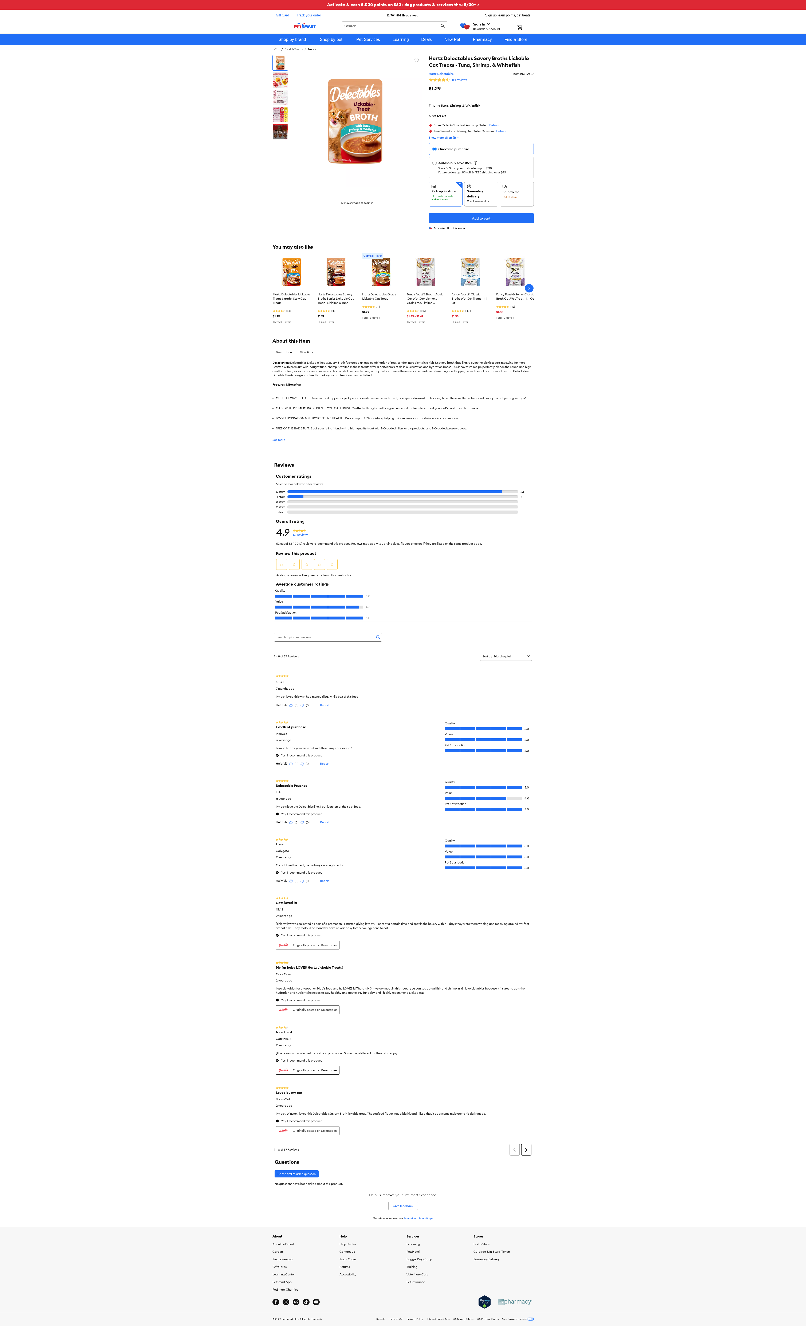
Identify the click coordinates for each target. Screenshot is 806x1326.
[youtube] (316, 1302)
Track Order (347, 1259)
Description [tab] (284, 352)
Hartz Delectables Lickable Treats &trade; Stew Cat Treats (291, 298)
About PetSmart (283, 1244)
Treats (312, 49)
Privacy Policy (415, 1319)
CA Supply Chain (463, 1319)
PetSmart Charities (285, 1289)
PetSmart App (282, 1282)
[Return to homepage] (305, 25)
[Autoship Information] (475, 163)
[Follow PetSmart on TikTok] (306, 1302)
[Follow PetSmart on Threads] (296, 1302)
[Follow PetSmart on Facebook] (275, 1302)
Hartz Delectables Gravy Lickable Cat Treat (379, 296)
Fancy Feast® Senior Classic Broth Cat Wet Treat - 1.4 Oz (515, 296)
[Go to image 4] (280, 114)
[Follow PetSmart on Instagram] (286, 1302)
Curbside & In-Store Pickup (491, 1252)
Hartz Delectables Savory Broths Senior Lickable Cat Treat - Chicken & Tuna (336, 298)
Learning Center (283, 1274)
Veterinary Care (417, 1274)
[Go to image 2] (280, 80)
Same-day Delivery (486, 1259)
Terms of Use (395, 1319)
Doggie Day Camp (419, 1259)
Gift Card (282, 15)
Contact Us (347, 1252)
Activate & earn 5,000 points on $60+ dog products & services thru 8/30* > (403, 4)
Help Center (347, 1244)
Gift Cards (279, 1267)
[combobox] (395, 25)
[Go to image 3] (280, 97)
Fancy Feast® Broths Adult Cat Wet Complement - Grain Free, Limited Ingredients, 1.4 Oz (425, 298)
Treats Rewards (283, 1259)
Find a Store (481, 1244)
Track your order (309, 15)
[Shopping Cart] (525, 28)
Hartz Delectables (441, 74)
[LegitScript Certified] (484, 1302)
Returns (344, 1267)
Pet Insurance (415, 1282)
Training (411, 1267)
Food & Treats (293, 49)
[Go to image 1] (280, 63)
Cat (277, 49)
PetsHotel (413, 1252)
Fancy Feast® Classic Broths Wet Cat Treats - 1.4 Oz (469, 298)
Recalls (380, 1319)
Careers (277, 1252)
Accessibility (347, 1274)
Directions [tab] (306, 352)
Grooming (413, 1244)
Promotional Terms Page (418, 1218)
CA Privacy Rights (488, 1319)
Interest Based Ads (438, 1319)
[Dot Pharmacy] (515, 1302)
